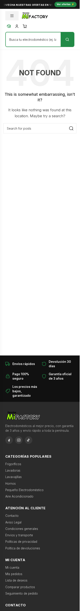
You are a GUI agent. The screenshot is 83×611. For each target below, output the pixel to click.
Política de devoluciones (22, 548)
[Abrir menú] (12, 15)
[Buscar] (67, 39)
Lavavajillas (13, 477)
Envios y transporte (19, 535)
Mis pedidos (13, 574)
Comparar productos (20, 587)
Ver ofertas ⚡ (65, 4)
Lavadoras (12, 470)
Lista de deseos (16, 580)
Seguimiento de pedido (21, 593)
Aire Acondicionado (19, 496)
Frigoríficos (13, 464)
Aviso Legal (13, 522)
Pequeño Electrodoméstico (24, 490)
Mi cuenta (12, 567)
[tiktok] (28, 440)
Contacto (12, 515)
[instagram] (19, 440)
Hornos (10, 483)
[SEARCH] (71, 128)
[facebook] (9, 440)
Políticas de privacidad (21, 541)
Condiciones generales (21, 529)
